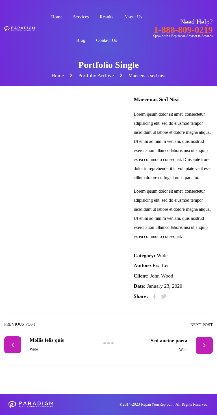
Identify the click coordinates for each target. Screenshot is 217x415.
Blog (80, 40)
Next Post (201, 325)
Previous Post (20, 324)
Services (81, 16)
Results (106, 16)
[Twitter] (163, 296)
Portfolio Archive (96, 75)
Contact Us (106, 40)
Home (56, 16)
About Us (133, 16)
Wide (162, 255)
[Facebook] (154, 296)
